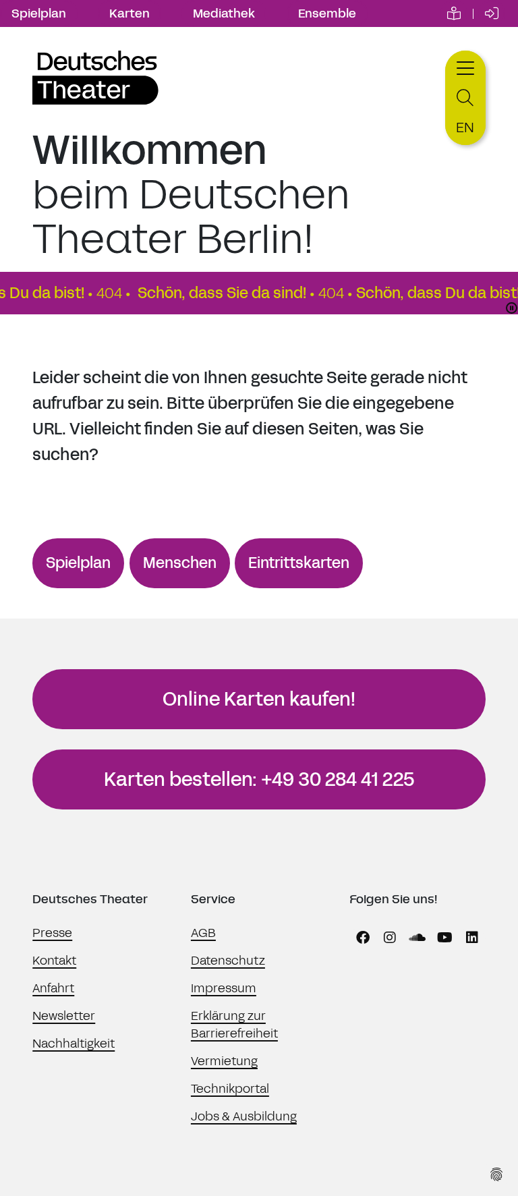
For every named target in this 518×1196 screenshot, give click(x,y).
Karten (129, 13)
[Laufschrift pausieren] (511, 308)
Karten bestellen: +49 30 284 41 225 (259, 779)
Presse (52, 933)
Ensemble (327, 13)
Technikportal (230, 1089)
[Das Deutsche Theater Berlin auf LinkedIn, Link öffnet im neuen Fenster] (472, 937)
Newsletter (63, 1016)
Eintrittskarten (298, 562)
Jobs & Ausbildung (244, 1116)
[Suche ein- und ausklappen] (465, 98)
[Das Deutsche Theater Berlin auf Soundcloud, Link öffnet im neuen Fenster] (417, 937)
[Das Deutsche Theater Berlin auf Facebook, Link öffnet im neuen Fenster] (362, 937)
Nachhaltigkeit (73, 1043)
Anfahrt (53, 988)
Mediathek (224, 13)
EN (465, 127)
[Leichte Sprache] (453, 13)
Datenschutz (228, 960)
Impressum (223, 988)
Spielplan (38, 13)
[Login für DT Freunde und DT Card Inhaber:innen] (491, 13)
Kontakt (54, 960)
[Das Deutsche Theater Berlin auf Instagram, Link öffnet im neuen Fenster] (389, 937)
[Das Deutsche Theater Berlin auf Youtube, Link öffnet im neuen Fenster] (444, 937)
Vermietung (224, 1061)
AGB (203, 933)
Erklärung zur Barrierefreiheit (234, 1024)
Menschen (180, 562)
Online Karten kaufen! (259, 699)
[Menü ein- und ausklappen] (465, 66)
